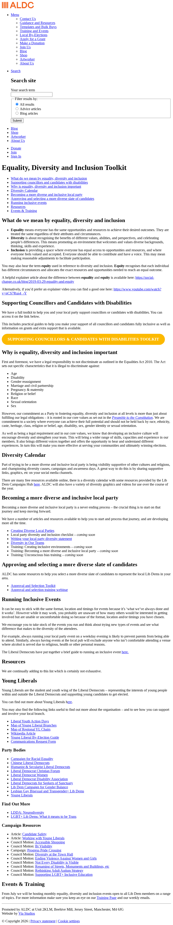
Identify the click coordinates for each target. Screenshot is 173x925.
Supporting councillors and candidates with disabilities (49, 182)
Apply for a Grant (32, 39)
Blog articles (29, 113)
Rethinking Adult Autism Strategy (59, 870)
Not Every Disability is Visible (57, 862)
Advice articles (30, 109)
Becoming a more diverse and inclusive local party (46, 194)
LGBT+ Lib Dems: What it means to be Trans (43, 816)
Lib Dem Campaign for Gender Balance (39, 787)
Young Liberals (22, 795)
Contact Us (28, 19)
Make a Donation (32, 43)
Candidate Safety (34, 834)
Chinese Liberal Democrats (30, 763)
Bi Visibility (43, 846)
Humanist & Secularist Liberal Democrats (40, 767)
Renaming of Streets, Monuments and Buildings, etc (72, 866)
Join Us (25, 47)
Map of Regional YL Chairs (30, 729)
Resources (18, 207)
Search (15, 71)
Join (14, 152)
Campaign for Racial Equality (32, 759)
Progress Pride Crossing (44, 850)
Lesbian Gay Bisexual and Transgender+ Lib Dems (47, 791)
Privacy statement (42, 921)
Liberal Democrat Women (29, 775)
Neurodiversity (33, 812)
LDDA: (17, 812)
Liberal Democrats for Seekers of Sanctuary (42, 783)
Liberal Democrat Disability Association (39, 779)
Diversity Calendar (24, 190)
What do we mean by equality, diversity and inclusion (49, 178)
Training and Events (34, 31)
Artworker (27, 59)
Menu (15, 15)
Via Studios (26, 913)
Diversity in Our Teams (27, 543)
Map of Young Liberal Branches (34, 725)
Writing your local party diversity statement (41, 539)
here (37, 484)
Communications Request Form (33, 741)
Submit (17, 120)
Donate (16, 148)
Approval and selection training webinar (39, 590)
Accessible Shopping (50, 842)
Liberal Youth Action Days (30, 721)
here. (125, 652)
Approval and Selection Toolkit (33, 586)
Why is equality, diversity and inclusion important (46, 186)
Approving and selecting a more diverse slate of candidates (52, 199)
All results (27, 104)
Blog (23, 51)
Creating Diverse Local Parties (32, 531)
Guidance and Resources (37, 23)
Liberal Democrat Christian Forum (35, 771)
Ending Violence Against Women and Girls (66, 858)
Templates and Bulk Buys (38, 27)
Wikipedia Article (23, 733)
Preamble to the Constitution (132, 417)
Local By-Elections (33, 35)
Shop (23, 55)
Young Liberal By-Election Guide (35, 737)
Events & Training (24, 211)
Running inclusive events (29, 203)
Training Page (106, 898)
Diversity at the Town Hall (54, 854)
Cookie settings (69, 921)
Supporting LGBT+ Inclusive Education (64, 874)
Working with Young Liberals (43, 838)
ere (70, 702)
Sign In (16, 156)
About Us (27, 63)
